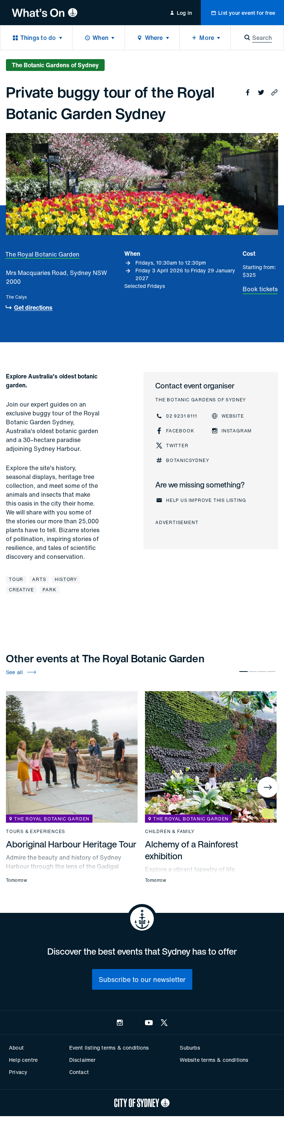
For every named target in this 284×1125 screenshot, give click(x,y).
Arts (39, 579)
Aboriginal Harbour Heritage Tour (71, 844)
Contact (79, 1072)
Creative (21, 590)
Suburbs (190, 1047)
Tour (16, 579)
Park (49, 590)
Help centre (23, 1060)
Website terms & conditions (214, 1060)
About (16, 1047)
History (66, 579)
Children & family (170, 832)
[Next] (267, 787)
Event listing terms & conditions (109, 1047)
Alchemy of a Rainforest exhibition (191, 850)
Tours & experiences (35, 832)
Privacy (18, 1072)
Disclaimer (82, 1060)
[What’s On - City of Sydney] (44, 12)
